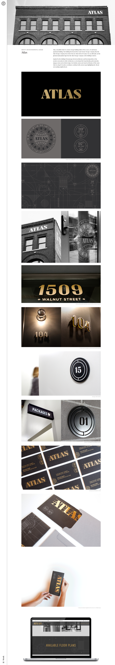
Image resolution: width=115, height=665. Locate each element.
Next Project (111, 333)
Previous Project (10, 333)
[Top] (112, 660)
